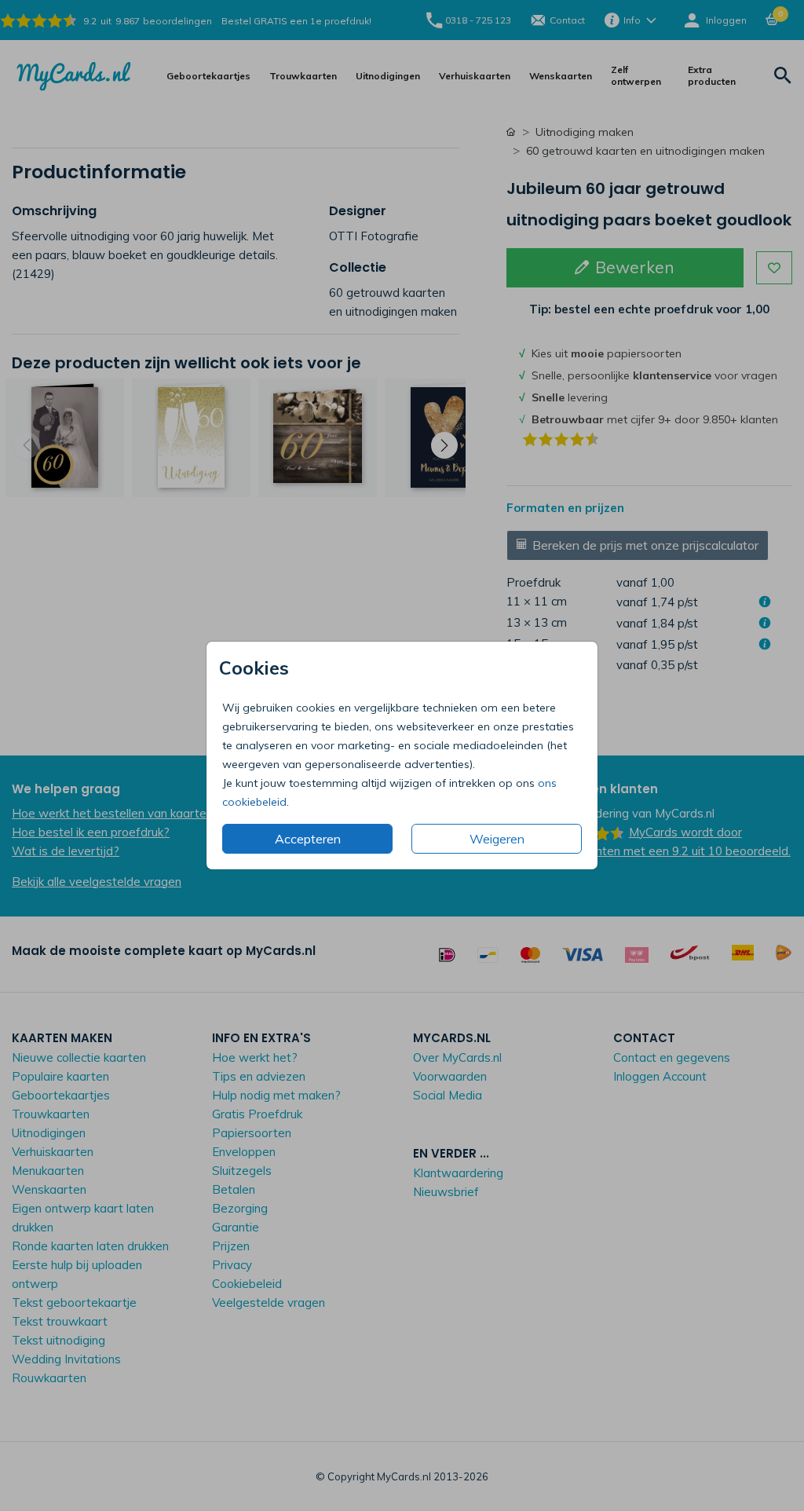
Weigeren (497, 839)
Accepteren (308, 839)
